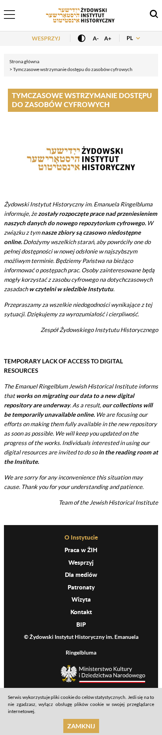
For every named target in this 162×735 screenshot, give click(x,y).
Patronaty (81, 587)
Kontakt (81, 611)
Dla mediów (81, 574)
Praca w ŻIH (81, 549)
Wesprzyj (46, 38)
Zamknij (81, 726)
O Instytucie (81, 537)
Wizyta (81, 599)
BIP (81, 624)
